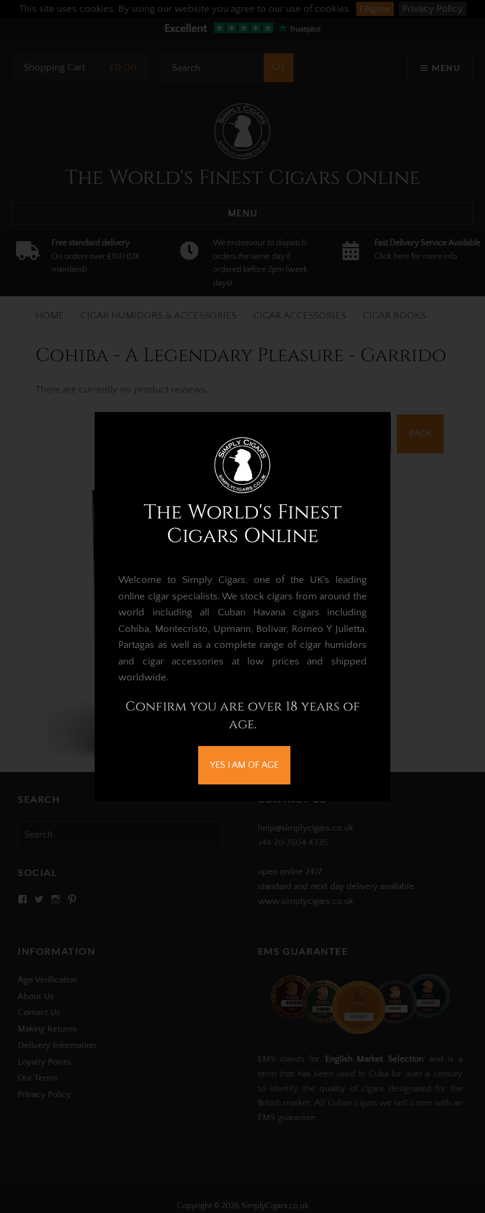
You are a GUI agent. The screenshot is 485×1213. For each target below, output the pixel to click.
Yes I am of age (244, 765)
